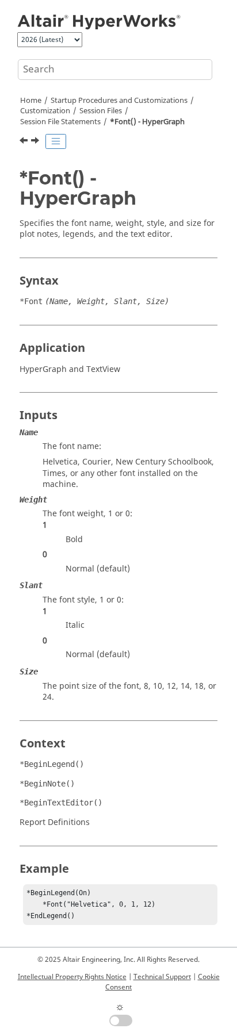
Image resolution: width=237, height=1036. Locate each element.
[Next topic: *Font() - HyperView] (36, 142)
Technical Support (162, 977)
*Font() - (147, 122)
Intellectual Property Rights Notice (72, 977)
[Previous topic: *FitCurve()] (24, 142)
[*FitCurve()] (24, 142)
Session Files (100, 111)
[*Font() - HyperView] (36, 142)
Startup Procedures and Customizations (119, 100)
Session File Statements (60, 122)
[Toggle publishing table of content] (55, 141)
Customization (45, 111)
